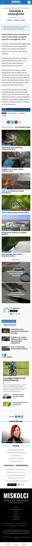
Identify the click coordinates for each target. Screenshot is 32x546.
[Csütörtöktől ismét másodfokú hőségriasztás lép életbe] (16, 138)
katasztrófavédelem (12, 113)
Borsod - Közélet (19, 20)
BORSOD (19, 6)
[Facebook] (8, 122)
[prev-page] (3, 355)
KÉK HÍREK (4, 188)
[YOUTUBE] (19, 484)
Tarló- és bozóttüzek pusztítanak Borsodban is (19, 348)
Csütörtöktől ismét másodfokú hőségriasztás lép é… (12, 148)
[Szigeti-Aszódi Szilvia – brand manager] (16, 433)
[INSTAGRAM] (23, 484)
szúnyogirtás (22, 113)
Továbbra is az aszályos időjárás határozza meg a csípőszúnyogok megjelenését (19, 340)
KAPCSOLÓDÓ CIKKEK (8, 321)
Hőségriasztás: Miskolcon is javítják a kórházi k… (14, 233)
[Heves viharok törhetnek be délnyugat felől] (7, 404)
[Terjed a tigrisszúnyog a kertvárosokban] (16, 203)
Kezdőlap (13, 6)
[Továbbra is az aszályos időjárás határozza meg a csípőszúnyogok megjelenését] (16, 160)
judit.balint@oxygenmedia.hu (18, 475)
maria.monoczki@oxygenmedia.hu (18, 481)
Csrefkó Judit (15, 308)
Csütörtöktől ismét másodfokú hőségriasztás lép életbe (19, 331)
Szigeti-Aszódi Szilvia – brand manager (13, 441)
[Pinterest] (16, 122)
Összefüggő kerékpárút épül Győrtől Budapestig (14, 379)
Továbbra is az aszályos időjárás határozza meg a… (13, 170)
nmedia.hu (19, 461)
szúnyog (4, 115)
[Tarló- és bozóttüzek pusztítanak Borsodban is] (16, 181)
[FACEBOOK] (21, 484)
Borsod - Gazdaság (7, 230)
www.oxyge (13, 461)
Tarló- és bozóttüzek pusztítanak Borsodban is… (13, 192)
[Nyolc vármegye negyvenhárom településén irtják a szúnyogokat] (16, 244)
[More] (20, 122)
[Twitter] (12, 122)
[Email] (11, 314)
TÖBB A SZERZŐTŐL (10, 325)
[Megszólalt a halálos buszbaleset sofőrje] (7, 396)
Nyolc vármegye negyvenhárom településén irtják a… (12, 255)
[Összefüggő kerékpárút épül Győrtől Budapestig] (16, 368)
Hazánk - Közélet (6, 145)
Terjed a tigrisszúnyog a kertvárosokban (15, 212)
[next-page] (5, 355)
